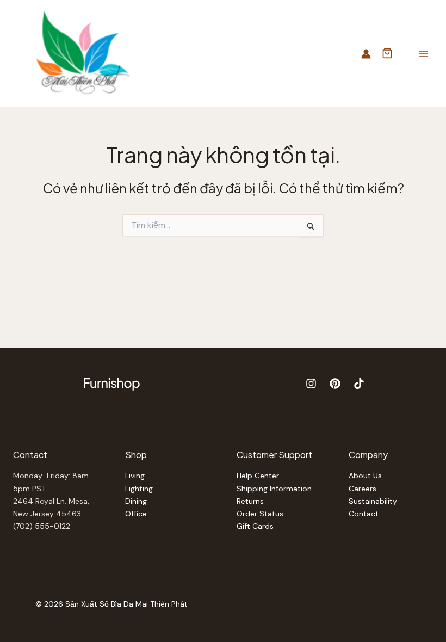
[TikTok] (359, 383)
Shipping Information (274, 488)
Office (136, 513)
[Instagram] (311, 383)
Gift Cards (255, 526)
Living (135, 475)
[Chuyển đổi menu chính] (423, 53)
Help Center (258, 475)
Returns (250, 501)
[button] (387, 54)
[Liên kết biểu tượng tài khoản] (366, 54)
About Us (365, 475)
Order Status (260, 513)
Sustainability (373, 501)
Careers (362, 488)
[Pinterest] (335, 383)
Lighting (139, 488)
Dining (136, 501)
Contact (364, 513)
